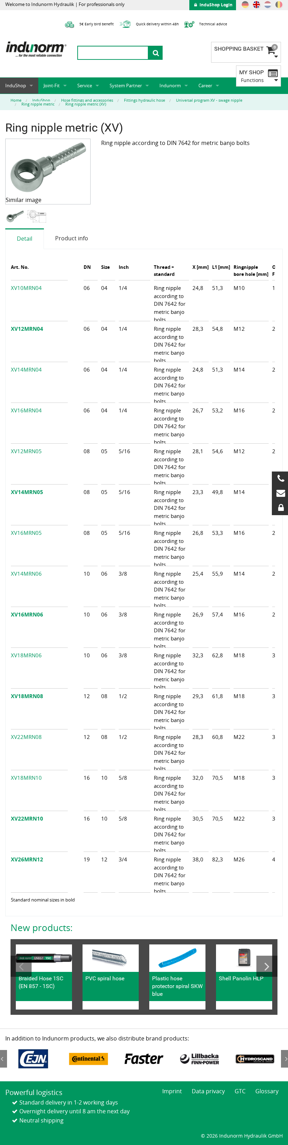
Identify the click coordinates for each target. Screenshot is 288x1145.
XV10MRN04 (26, 287)
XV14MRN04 (26, 369)
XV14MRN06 (26, 573)
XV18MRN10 (26, 777)
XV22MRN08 (26, 736)
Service (84, 85)
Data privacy (208, 1091)
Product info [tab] (71, 238)
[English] (256, 4)
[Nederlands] (267, 4)
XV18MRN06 (26, 655)
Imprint (172, 1091)
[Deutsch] (245, 4)
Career (205, 85)
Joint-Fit (52, 85)
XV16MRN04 (26, 410)
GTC (240, 1091)
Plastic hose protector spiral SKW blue (177, 986)
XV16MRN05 (26, 532)
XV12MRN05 (26, 451)
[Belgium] (279, 4)
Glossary (267, 1091)
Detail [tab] (24, 238)
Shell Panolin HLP (241, 978)
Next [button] (266, 966)
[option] (16, 216)
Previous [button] (21, 966)
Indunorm (170, 85)
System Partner (126, 85)
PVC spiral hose (104, 978)
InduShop (15, 85)
